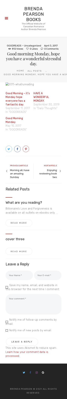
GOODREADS (14, 45)
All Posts (35, 71)
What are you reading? (24, 202)
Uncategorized (32, 45)
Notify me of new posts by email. (30, 330)
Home (20, 71)
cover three (15, 239)
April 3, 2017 (51, 45)
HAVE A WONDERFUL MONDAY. (41, 97)
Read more (19, 223)
